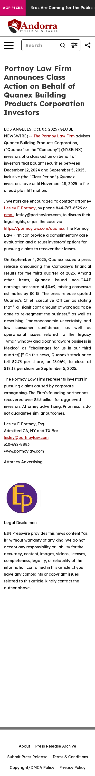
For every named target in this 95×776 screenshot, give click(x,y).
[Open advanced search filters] (74, 45)
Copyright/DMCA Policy (32, 767)
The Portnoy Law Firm (54, 136)
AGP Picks (13, 8)
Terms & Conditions (70, 756)
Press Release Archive (55, 746)
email (9, 214)
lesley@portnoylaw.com (26, 437)
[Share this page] (87, 45)
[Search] (62, 45)
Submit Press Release (27, 756)
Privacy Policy (72, 767)
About (24, 746)
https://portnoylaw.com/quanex (34, 228)
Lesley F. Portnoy (20, 207)
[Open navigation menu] (9, 45)
